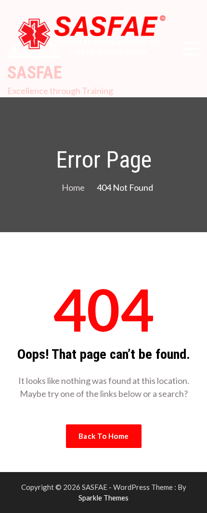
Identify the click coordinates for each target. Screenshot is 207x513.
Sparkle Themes (103, 497)
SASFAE (34, 73)
